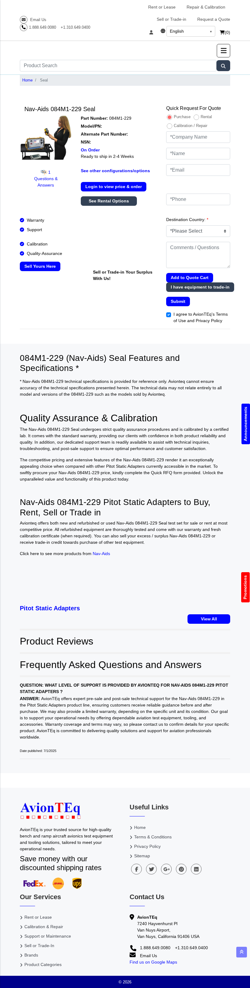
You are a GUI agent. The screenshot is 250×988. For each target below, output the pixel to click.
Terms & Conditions (153, 836)
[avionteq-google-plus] (166, 869)
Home (27, 80)
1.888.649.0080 (42, 27)
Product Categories (43, 964)
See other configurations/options (115, 170)
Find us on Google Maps (153, 962)
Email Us (37, 19)
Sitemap (142, 855)
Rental (206, 116)
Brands (31, 955)
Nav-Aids (101, 553)
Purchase (182, 116)
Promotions (245, 587)
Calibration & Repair (43, 926)
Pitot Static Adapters (50, 608)
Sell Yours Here (40, 266)
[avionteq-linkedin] (196, 869)
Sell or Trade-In (39, 945)
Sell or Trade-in (171, 19)
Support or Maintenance (47, 936)
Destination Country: (187, 219)
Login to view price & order (113, 186)
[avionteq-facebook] (136, 869)
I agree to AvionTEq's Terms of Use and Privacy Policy (200, 317)
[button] (223, 50)
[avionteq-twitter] (151, 869)
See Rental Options (109, 200)
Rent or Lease (162, 7)
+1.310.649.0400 (75, 27)
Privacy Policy (147, 846)
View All (209, 618)
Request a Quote (213, 19)
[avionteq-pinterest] (181, 869)
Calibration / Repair (190, 125)
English (177, 31)
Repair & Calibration (206, 7)
